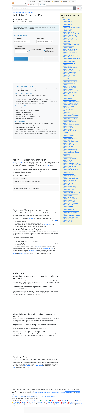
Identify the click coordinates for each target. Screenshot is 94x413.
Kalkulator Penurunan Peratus (70, 163)
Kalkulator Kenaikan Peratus (70, 104)
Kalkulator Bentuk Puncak (69, 200)
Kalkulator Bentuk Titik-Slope (70, 201)
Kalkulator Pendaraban (68, 69)
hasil (56, 220)
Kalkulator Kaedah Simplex (69, 35)
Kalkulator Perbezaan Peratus (70, 87)
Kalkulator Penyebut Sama (69, 180)
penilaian (38, 246)
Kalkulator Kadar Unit (68, 89)
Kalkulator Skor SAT (67, 222)
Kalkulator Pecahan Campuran (70, 169)
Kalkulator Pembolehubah (69, 72)
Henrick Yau (23, 18)
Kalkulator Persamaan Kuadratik (71, 124)
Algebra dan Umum (29, 12)
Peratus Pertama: (18, 38)
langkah (50, 213)
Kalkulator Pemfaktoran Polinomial (71, 215)
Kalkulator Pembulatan (68, 46)
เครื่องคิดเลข (58, 404)
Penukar (53, 396)
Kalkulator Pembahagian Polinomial (71, 101)
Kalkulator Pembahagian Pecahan (71, 211)
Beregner (29, 401)
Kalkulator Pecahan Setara (69, 86)
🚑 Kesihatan (46, 1)
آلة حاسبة (50, 404)
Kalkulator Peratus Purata (69, 205)
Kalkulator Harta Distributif (69, 175)
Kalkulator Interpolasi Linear (70, 80)
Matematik (21, 12)
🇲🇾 (31, 4)
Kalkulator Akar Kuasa (68, 57)
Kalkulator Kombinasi (68, 129)
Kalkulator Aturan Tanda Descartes (71, 33)
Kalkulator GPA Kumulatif (69, 135)
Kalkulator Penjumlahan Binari (70, 141)
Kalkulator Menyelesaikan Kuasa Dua (72, 70)
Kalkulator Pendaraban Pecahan (71, 97)
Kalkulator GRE (66, 155)
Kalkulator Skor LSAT (68, 218)
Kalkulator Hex (66, 123)
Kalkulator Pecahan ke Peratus (70, 55)
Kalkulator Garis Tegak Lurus (70, 49)
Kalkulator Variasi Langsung (69, 121)
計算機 (64, 404)
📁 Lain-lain (64, 1)
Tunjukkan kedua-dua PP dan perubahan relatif (49, 50)
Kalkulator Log (66, 43)
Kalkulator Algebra (67, 120)
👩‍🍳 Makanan (72, 1)
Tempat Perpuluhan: (20, 48)
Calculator (64, 401)
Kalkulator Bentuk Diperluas (70, 138)
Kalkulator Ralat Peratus (47, 248)
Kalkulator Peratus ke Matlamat (70, 94)
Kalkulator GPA (66, 154)
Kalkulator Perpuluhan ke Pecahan (71, 192)
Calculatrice (39, 402)
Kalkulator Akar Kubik (68, 160)
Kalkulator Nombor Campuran (70, 203)
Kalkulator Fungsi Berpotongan (70, 217)
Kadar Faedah (18, 240)
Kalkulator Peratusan (18, 162)
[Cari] (74, 8)
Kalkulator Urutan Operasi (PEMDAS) (72, 164)
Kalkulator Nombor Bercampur (70, 111)
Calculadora (45, 401)
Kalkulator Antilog (67, 195)
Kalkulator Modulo (67, 126)
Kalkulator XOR (66, 112)
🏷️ (36, 4)
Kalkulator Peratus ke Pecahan (70, 92)
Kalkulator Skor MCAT (68, 220)
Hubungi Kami (29, 396)
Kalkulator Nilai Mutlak (68, 95)
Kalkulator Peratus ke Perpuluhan (71, 90)
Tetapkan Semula (35, 59)
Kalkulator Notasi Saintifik (69, 134)
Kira (21, 59)
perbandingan (47, 224)
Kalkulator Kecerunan (68, 191)
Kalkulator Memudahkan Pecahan (71, 188)
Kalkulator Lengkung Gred (69, 114)
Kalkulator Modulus (67, 148)
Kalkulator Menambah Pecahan (70, 81)
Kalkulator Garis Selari (68, 197)
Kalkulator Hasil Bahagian (69, 83)
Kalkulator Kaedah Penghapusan (71, 127)
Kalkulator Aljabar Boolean (69, 185)
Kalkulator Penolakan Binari (69, 166)
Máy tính (27, 404)
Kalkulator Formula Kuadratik (70, 40)
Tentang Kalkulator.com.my (18, 396)
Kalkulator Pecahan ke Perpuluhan (71, 74)
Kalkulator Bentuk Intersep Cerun (71, 37)
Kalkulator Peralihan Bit (68, 209)
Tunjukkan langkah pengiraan (36, 50)
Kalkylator (14, 404)
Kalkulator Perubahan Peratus (70, 194)
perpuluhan (31, 218)
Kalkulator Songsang (68, 206)
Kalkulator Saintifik (67, 20)
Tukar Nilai (51, 59)
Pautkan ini (23, 21)
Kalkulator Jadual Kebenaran (70, 149)
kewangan (46, 165)
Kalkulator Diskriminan (68, 32)
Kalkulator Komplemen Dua (69, 186)
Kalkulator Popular (38, 396)
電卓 (77, 404)
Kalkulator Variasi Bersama (69, 61)
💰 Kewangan (31, 1)
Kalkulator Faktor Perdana (69, 158)
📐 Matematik (55, 1)
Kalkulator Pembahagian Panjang (71, 178)
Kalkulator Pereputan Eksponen (70, 103)
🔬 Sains (39, 1)
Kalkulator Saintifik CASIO (69, 189)
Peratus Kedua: (40, 38)
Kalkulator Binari (67, 30)
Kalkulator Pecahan (38, 365)
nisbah (14, 367)
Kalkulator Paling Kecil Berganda (71, 60)
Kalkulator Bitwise (67, 171)
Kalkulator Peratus (33, 250)
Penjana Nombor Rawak (69, 50)
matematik (34, 251)
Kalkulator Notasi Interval (69, 177)
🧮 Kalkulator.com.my (19, 3)
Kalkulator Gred (67, 66)
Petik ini (16, 21)
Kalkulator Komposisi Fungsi (70, 151)
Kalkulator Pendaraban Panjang (70, 117)
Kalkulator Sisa (66, 84)
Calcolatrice (37, 401)
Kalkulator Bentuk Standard (69, 208)
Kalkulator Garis (67, 161)
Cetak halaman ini (18, 19)
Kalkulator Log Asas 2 (68, 140)
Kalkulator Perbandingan (69, 63)
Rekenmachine (42, 404)
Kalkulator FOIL (66, 64)
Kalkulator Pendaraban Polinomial (71, 44)
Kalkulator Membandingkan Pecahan (72, 58)
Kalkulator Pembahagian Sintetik (71, 152)
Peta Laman (47, 396)
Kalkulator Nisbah (67, 137)
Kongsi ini (31, 21)
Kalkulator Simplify (67, 181)
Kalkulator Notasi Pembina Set (70, 118)
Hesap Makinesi (49, 402)
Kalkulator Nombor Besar (69, 75)
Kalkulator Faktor (67, 41)
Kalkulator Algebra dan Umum (72, 391)
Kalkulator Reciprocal (68, 183)
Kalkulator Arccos (67, 143)
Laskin (20, 404)
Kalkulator (57, 402)
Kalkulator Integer (67, 168)
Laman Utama (16, 12)
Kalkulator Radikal (67, 157)
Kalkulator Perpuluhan (68, 146)
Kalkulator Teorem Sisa (68, 174)
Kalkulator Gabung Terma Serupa (71, 198)
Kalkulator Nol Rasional (68, 106)
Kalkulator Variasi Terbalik (69, 100)
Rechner (34, 404)
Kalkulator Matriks (23, 253)
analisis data (27, 365)
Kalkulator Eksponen (68, 38)
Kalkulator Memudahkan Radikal (71, 115)
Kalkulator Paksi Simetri (68, 144)
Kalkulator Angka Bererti (69, 172)
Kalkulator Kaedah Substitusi (70, 67)
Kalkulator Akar (66, 26)
